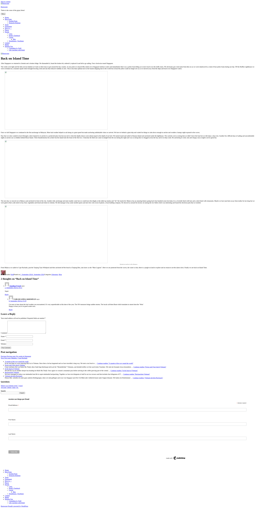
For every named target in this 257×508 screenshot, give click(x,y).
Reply (7, 294)
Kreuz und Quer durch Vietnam (15, 365)
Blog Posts (8, 19)
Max (14, 39)
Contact (7, 43)
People (7, 32)
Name (3, 336)
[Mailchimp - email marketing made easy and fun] (176, 459)
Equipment (8, 26)
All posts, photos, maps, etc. (10, 387)
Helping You (9, 46)
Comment (4, 333)
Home (7, 17)
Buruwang (4, 7)
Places (7, 30)
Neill (12, 274)
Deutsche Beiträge (14, 23)
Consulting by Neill (15, 48)
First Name (11, 419)
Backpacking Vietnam (12, 372)
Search (3, 391)
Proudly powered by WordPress (18, 506)
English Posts (13, 21)
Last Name (11, 434)
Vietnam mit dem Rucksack (13, 376)
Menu (3, 14)
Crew (10, 34)
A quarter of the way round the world (16, 361)
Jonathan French (15, 286)
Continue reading (115, 363)
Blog (60, 274)
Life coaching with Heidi (17, 50)
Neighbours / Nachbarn (16, 41)
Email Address (13, 405)
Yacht (6, 25)
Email (3, 340)
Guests (11, 37)
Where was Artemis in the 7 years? (12, 386)
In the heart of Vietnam (12, 369)
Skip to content (5, 2)
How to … (8, 28)
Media (7, 45)
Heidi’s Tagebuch (14, 35)
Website (3, 344)
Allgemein (54, 274)
